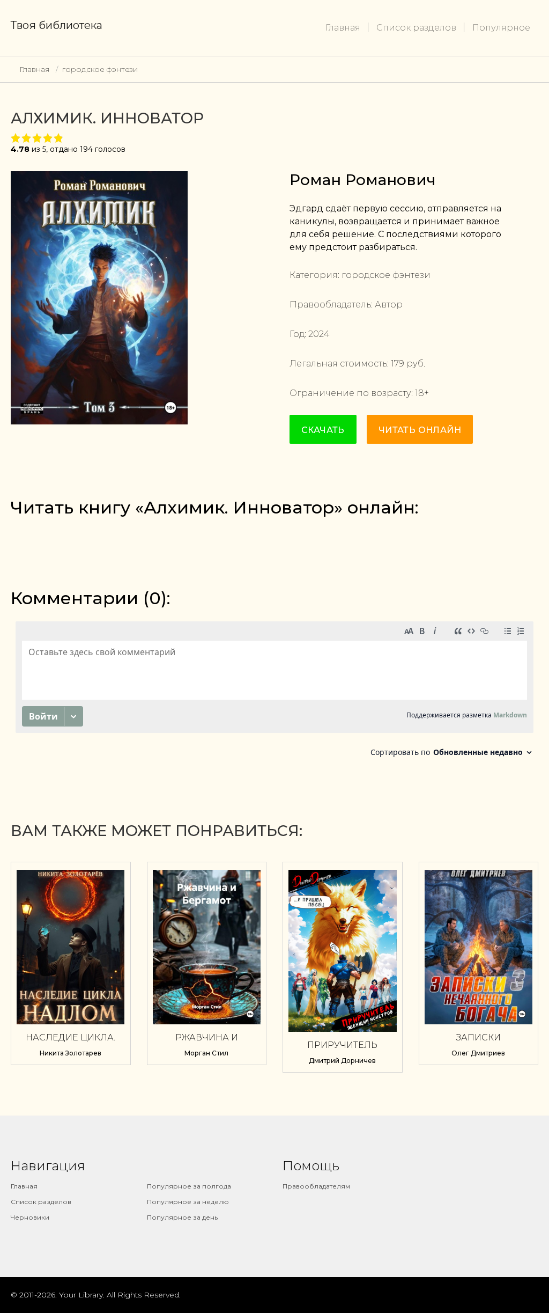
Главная (342, 28)
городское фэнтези (100, 69)
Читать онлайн (420, 430)
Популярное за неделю (188, 1202)
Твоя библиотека (56, 25)
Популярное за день (182, 1217)
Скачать (323, 430)
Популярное (501, 28)
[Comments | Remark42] (274, 692)
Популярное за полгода (189, 1186)
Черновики (30, 1217)
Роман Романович (363, 180)
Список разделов (416, 28)
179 (397, 363)
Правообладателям (316, 1186)
